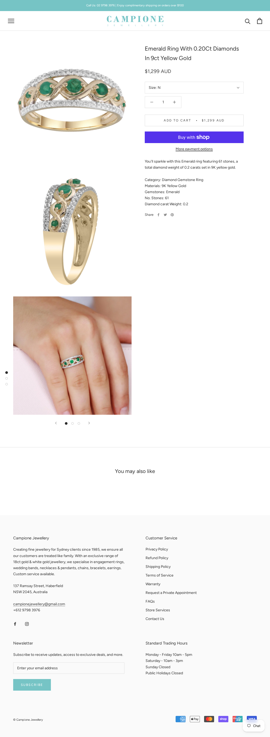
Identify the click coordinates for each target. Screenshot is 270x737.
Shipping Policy (158, 566)
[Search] (247, 21)
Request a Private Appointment (171, 592)
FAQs (150, 601)
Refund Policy (157, 558)
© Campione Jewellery (28, 719)
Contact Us (155, 619)
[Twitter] (165, 214)
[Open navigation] (11, 21)
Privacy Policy (157, 549)
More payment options (194, 149)
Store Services (158, 610)
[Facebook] (158, 214)
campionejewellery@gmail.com (39, 604)
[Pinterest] (172, 214)
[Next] (89, 423)
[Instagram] (27, 624)
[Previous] (56, 423)
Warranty (153, 584)
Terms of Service (159, 575)
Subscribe (32, 685)
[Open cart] (259, 21)
